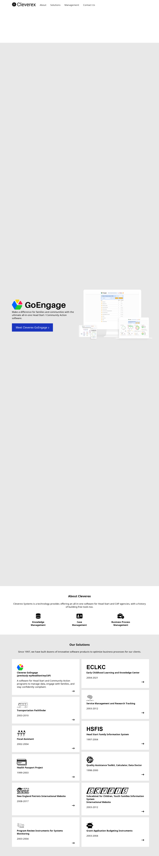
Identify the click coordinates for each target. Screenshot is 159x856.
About (43, 4)
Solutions (55, 4)
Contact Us (89, 4)
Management (71, 4)
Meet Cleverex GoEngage (32, 327)
